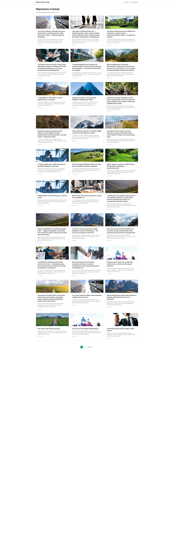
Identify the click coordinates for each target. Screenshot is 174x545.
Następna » (90, 347)
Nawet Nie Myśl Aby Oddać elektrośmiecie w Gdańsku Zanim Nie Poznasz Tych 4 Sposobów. (121, 297)
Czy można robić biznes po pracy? (49, 328)
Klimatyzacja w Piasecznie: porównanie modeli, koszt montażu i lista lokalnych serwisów (120, 264)
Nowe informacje (42, 2)
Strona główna (134, 2)
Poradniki (126, 2)
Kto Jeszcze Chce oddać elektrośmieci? (85, 328)
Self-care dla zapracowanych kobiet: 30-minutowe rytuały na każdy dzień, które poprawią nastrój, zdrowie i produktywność (121, 230)
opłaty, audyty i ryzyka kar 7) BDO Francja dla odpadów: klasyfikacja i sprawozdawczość (120, 166)
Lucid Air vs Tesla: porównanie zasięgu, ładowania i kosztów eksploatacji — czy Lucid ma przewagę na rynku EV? (85, 230)
